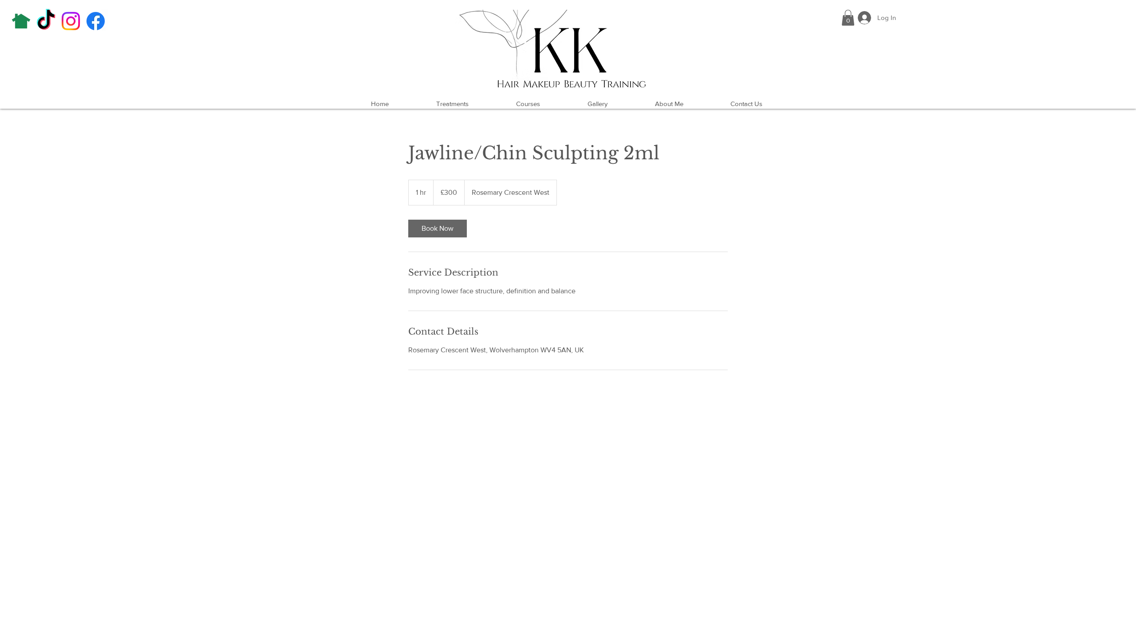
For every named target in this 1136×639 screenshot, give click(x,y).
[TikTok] (46, 21)
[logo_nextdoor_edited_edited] (21, 21)
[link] (437, 228)
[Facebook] (95, 21)
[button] (848, 18)
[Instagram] (71, 21)
